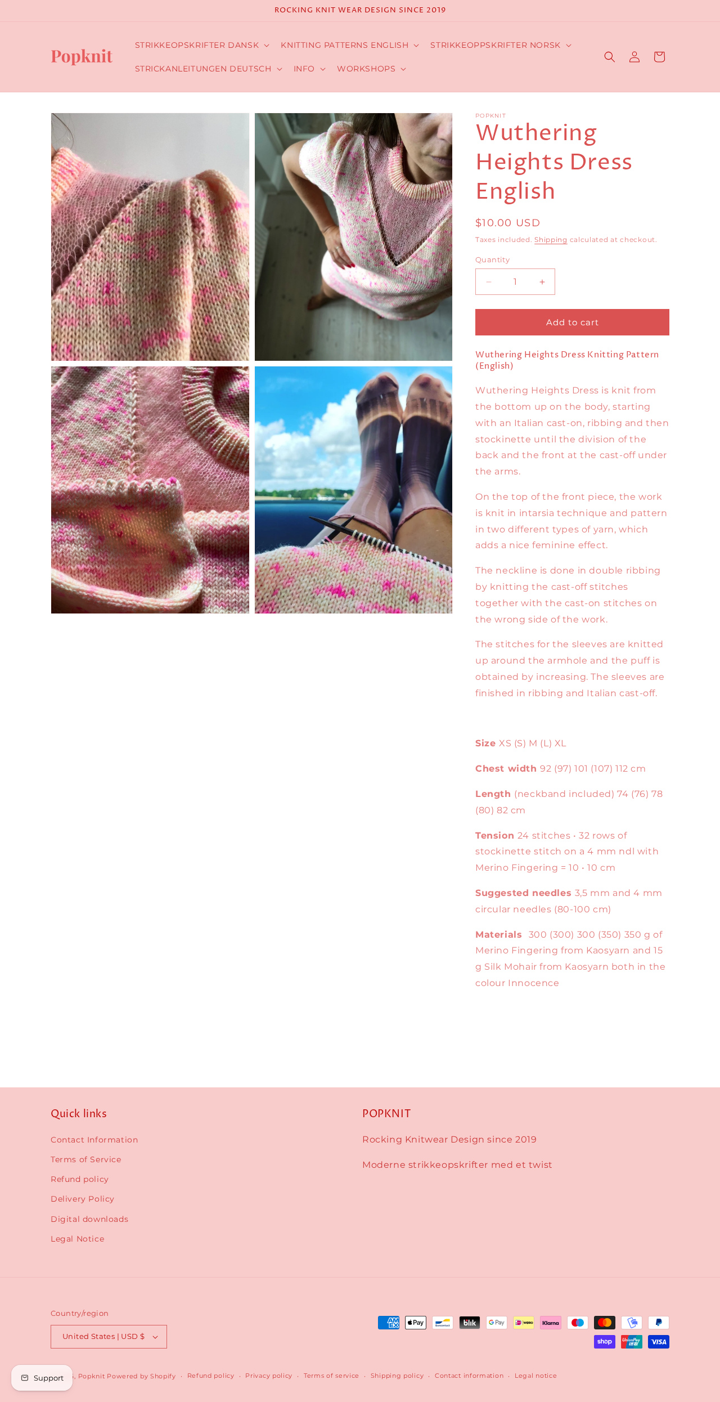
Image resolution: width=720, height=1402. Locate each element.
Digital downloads (89, 1219)
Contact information (469, 1375)
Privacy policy (268, 1375)
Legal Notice (77, 1239)
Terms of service (331, 1375)
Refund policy (80, 1179)
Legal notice (536, 1375)
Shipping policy (397, 1375)
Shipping (551, 239)
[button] (201, 45)
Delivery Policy (83, 1199)
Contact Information (94, 1140)
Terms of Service (86, 1159)
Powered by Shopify (141, 1376)
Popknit (91, 1376)
